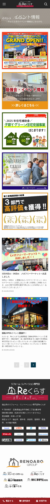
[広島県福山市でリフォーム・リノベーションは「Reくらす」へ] (25, 4)
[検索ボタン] (46, 4)
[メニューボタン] (4, 4)
